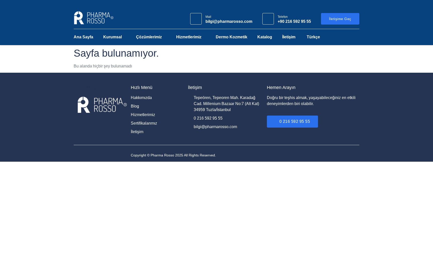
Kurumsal (112, 37)
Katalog (264, 37)
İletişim (288, 37)
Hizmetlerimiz (188, 37)
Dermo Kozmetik (231, 37)
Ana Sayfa (83, 37)
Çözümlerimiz (149, 37)
